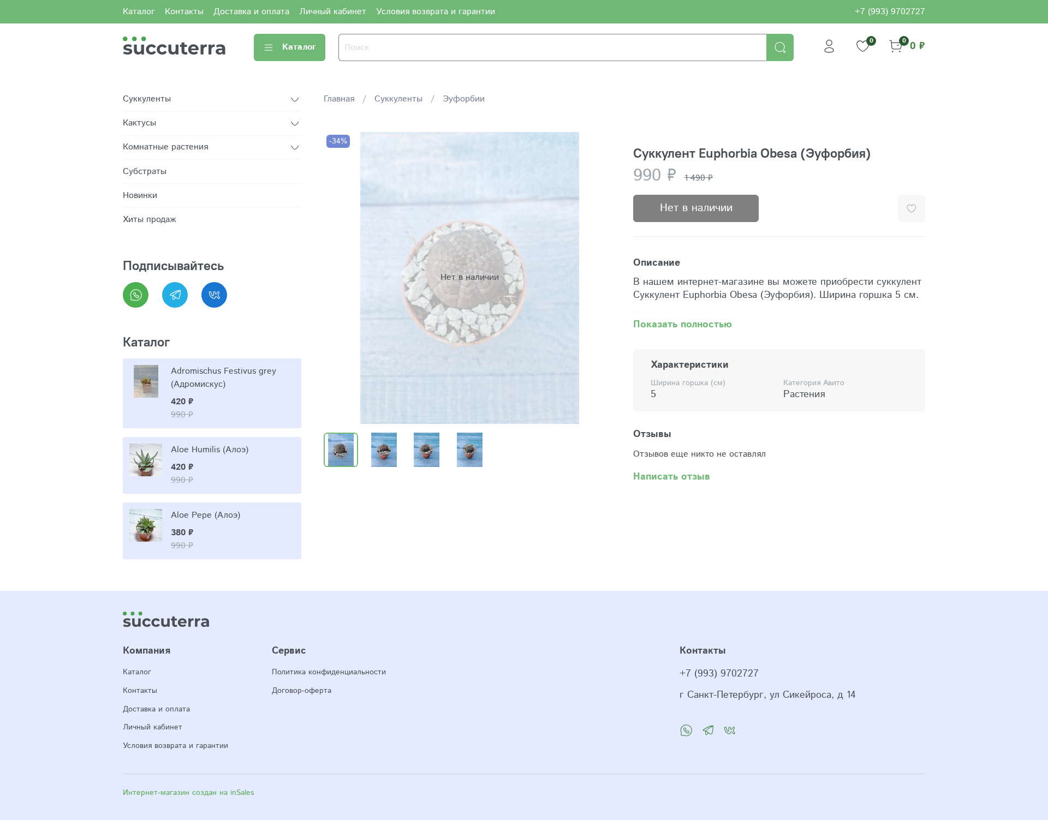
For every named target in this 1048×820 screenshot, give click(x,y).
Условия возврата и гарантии (435, 11)
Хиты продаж (149, 219)
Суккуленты (398, 99)
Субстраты (144, 171)
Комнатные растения (165, 147)
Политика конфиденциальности (329, 672)
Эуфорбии (464, 99)
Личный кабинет (332, 11)
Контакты (184, 11)
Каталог (139, 11)
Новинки (140, 195)
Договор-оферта (301, 690)
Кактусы (139, 123)
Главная (339, 99)
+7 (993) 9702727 (890, 11)
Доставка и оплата (251, 11)
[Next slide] (598, 278)
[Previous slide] (341, 278)
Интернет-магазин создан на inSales (188, 792)
